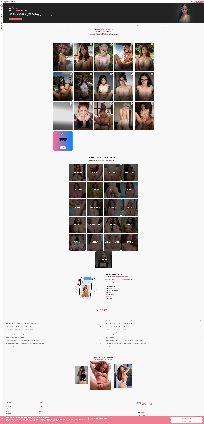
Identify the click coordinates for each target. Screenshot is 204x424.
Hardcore (124, 25)
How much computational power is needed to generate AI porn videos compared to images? (25, 343)
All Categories (8, 406)
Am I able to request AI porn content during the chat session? (119, 320)
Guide (40, 414)
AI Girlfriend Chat (42, 404)
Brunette (100, 25)
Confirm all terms (187, 421)
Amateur (64, 25)
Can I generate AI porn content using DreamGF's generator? (18, 318)
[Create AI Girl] (1, 5)
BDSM (167, 25)
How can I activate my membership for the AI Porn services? (118, 329)
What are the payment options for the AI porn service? (117, 326)
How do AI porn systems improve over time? (15, 337)
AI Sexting (40, 406)
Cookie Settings (187, 418)
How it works (41, 408)
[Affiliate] (1, 19)
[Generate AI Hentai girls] (1, 23)
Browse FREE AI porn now (15, 19)
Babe (89, 25)
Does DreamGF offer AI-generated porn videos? (116, 332)
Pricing (7, 414)
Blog (39, 413)
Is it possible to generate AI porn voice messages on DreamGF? (19, 326)
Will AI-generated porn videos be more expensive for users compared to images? (23, 346)
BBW (147, 25)
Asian (106, 25)
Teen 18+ (78, 25)
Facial (161, 25)
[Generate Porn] (1, 28)
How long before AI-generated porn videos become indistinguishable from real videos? (124, 346)
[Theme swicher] (194, 2)
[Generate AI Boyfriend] (1, 26)
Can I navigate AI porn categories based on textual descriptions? (19, 329)
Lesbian (130, 25)
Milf (111, 25)
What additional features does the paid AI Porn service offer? (119, 323)
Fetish (142, 25)
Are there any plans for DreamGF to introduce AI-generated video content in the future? (24, 334)
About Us (40, 409)
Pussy (58, 25)
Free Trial (63, 147)
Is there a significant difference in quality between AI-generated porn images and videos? (125, 340)
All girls (7, 408)
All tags (40, 25)
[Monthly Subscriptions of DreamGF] (1, 17)
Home (10, 6)
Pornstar (117, 25)
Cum (94, 25)
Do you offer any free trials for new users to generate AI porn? (19, 332)
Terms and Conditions (55, 420)
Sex (83, 25)
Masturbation (154, 25)
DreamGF (144, 406)
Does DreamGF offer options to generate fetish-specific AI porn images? (21, 323)
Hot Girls (71, 25)
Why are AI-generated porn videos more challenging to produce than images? (22, 340)
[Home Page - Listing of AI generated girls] (1, 9)
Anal (53, 25)
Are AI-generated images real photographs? (115, 334)
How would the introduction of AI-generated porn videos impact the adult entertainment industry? (126, 343)
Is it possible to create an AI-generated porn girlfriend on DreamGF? (20, 320)
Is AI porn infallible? (110, 337)
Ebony (136, 25)
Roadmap (41, 411)
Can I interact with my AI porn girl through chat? (116, 318)
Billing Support (8, 413)
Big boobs (47, 25)
